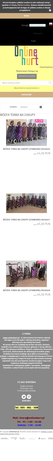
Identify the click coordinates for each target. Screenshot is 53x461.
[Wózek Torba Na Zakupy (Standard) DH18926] (26, 133)
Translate (40, 41)
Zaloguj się (33, 71)
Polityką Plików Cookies (20, 5)
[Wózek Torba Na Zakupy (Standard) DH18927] (26, 203)
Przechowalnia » (46, 67)
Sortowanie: (13, 107)
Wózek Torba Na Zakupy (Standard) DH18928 (26, 290)
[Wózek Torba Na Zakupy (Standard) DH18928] (26, 274)
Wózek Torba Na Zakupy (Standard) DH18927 (26, 219)
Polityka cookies (46, 432)
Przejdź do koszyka (27, 76)
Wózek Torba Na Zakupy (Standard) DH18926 (26, 149)
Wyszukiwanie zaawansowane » (26, 88)
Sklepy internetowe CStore (9, 434)
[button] (31, 107)
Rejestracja (21, 71)
